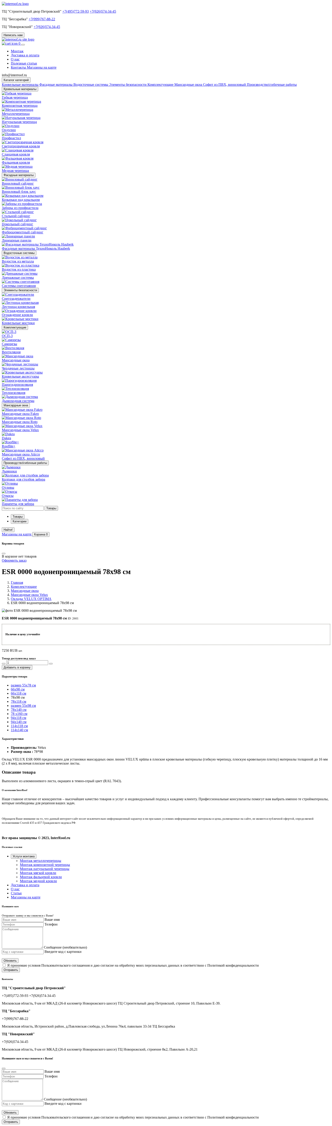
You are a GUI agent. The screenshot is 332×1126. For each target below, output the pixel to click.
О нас (15, 59)
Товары (18, 516)
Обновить (10, 960)
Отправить (11, 970)
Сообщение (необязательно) (65, 947)
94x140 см (18, 722)
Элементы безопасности (20, 290)
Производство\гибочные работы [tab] (272, 84)
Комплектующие (15, 327)
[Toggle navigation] (23, 44)
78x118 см (18, 701)
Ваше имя (52, 919)
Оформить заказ (14, 560)
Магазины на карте (25, 897)
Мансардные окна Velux (29, 595)
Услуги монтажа (24, 856)
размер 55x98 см (23, 705)
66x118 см (18, 693)
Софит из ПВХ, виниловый (225, 84)
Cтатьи (16, 893)
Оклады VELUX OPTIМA (31, 599)
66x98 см (18, 689)
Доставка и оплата (25, 55)
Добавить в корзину (17, 667)
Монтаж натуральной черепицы (44, 869)
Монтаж (17, 51)
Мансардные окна (16, 405)
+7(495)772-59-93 (75, 11)
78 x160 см (19, 714)
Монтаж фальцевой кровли (41, 877)
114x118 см (19, 726)
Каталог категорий (16, 80)
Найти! (8, 529)
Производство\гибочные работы (25, 463)
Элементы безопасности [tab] (128, 84)
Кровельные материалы (20, 89)
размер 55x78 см (23, 685)
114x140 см (19, 730)
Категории (19, 521)
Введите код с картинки (63, 952)
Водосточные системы (19, 253)
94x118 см (18, 718)
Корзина (41, 534)
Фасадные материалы (19, 175)
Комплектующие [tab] (160, 84)
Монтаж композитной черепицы (45, 865)
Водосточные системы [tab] (91, 84)
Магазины (16, 534)
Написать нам (13, 35)
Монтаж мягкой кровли (38, 873)
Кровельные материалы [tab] (20, 84)
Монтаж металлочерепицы (40, 861)
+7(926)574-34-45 (103, 11)
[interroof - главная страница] (15, 4)
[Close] (3, 553)
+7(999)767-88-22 (42, 19)
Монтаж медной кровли (38, 881)
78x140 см (18, 710)
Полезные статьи (24, 63)
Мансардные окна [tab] (188, 84)
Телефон (51, 924)
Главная (17, 582)
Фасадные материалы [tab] (56, 84)
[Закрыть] (3, 1068)
